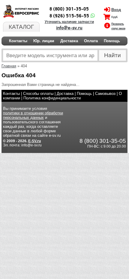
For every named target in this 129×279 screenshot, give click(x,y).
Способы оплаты (38, 93)
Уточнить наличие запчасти (69, 22)
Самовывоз (105, 93)
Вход (116, 9)
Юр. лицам (43, 41)
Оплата (91, 41)
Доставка (69, 41)
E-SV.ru (34, 141)
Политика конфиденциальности (52, 98)
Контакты (18, 41)
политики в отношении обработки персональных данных (33, 115)
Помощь (112, 41)
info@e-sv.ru (69, 28)
